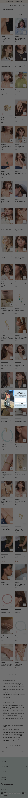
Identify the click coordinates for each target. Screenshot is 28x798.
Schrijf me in (21, 403)
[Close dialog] (26, 390)
